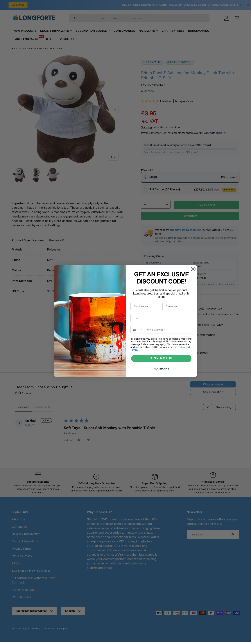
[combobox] (137, 330)
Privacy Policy (177, 347)
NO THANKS (161, 368)
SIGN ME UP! (161, 358)
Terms (133, 349)
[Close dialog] (193, 269)
